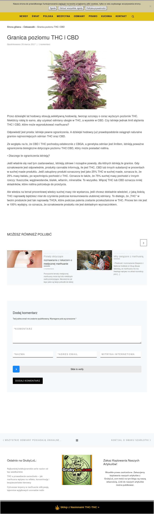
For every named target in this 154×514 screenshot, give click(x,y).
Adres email (68, 354)
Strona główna (14, 26)
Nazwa (19, 354)
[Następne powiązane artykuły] (143, 242)
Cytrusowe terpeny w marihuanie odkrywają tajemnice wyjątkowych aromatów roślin (27, 489)
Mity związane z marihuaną (128, 256)
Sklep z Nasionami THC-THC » (79, 507)
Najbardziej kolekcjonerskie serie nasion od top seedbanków (27, 470)
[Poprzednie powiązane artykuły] (136, 242)
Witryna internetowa (118, 354)
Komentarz (23, 329)
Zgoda (53, 8)
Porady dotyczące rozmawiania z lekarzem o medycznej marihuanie (58, 259)
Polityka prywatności (96, 8)
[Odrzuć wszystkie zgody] (150, 6)
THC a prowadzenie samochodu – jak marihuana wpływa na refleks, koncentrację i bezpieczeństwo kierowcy (28, 479)
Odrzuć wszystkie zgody (71, 8)
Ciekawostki (29, 26)
